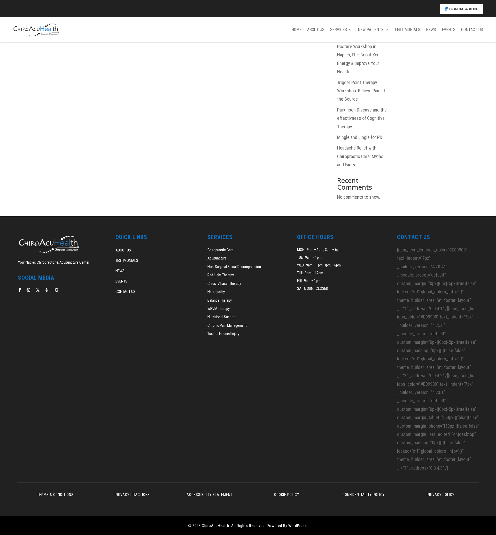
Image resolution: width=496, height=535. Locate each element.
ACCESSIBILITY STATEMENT (210, 495)
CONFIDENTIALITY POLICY (364, 495)
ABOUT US (315, 29)
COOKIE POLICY (286, 495)
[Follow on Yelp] (47, 290)
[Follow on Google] (56, 290)
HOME (296, 29)
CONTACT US (472, 29)
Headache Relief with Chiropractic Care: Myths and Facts (360, 156)
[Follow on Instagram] (28, 290)
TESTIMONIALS (407, 29)
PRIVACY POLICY (440, 495)
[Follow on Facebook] (19, 290)
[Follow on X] (37, 290)
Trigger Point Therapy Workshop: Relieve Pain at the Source (361, 91)
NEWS (431, 29)
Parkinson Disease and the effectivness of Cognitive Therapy (362, 118)
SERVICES (338, 29)
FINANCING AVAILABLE (464, 9)
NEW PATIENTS (371, 29)
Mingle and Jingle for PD (359, 137)
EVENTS (448, 29)
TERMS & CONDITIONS (55, 495)
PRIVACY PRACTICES (132, 495)
